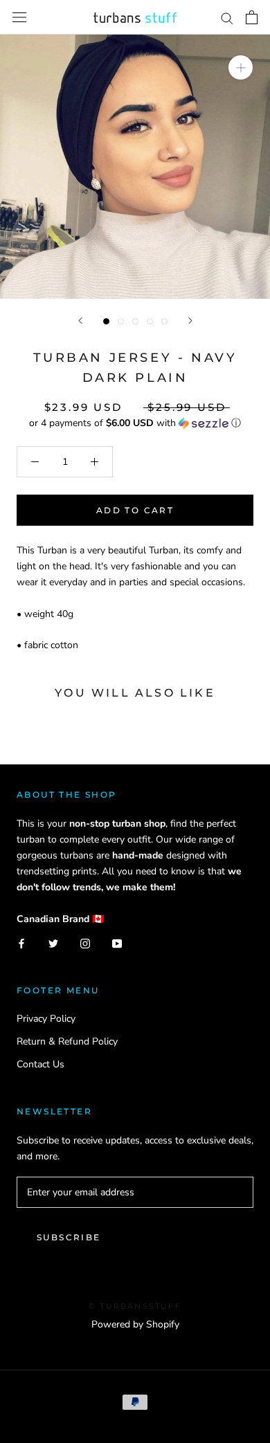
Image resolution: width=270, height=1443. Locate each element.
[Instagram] (85, 942)
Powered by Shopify (135, 1324)
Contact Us (40, 1064)
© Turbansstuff (135, 1306)
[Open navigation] (19, 17)
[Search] (227, 18)
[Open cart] (252, 17)
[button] (135, 423)
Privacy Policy (46, 1018)
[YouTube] (117, 942)
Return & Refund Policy (67, 1041)
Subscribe (69, 1237)
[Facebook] (21, 942)
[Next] (190, 321)
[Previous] (80, 321)
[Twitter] (53, 942)
